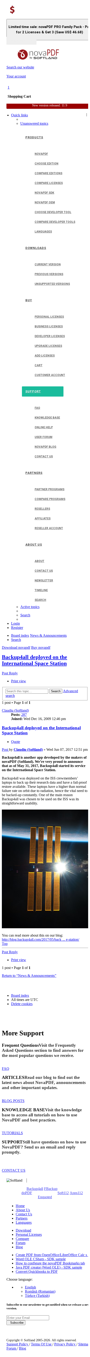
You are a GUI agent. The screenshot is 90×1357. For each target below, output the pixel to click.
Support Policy (17, 1344)
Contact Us (24, 1214)
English (30, 1287)
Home (20, 1206)
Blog (19, 1247)
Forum (20, 1243)
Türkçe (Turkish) (37, 1296)
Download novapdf (16, 647)
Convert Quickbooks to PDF (37, 1271)
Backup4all (35, 1189)
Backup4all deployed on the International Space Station (34, 660)
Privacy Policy (65, 1344)
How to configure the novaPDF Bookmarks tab (50, 1263)
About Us (23, 1210)
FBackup (50, 1189)
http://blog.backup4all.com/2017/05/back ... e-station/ (40, 939)
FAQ (5, 1069)
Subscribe (16, 1322)
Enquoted (45, 1197)
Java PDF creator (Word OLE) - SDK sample (49, 1267)
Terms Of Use (41, 1344)
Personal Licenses (29, 1234)
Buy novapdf (40, 647)
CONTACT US (13, 1170)
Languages (24, 1222)
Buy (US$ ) (21, 40)
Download (23, 1230)
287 (24, 715)
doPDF (26, 1193)
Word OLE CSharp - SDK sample (41, 1259)
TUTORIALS (12, 1133)
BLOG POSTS (13, 1101)
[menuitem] (34, 123)
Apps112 (76, 1193)
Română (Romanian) (40, 1291)
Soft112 (63, 1193)
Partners (21, 1218)
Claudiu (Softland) (15, 710)
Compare (22, 1239)
